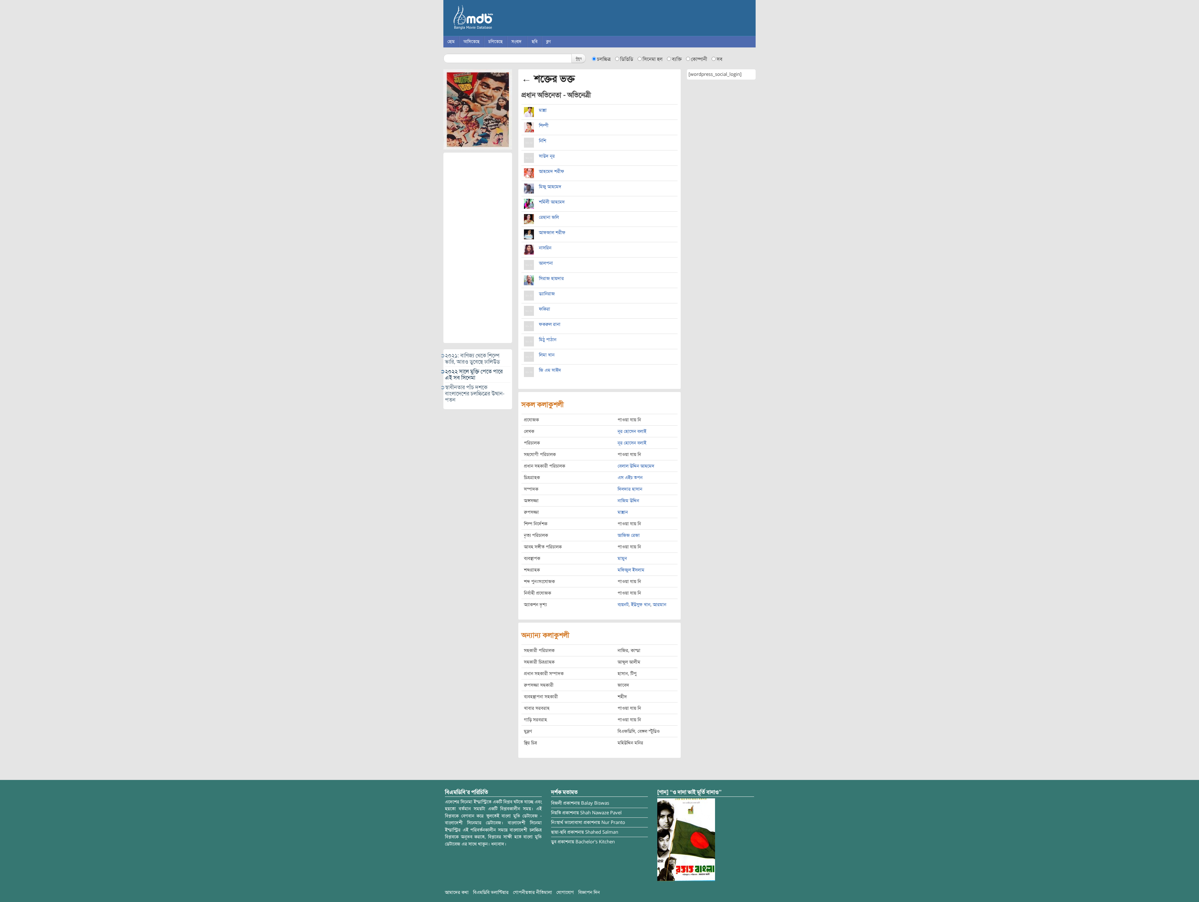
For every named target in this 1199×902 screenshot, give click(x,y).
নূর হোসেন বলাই (632, 431)
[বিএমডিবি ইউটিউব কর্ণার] (686, 839)
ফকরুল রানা (549, 324)
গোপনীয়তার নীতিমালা (532, 892)
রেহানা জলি (549, 217)
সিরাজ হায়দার (551, 278)
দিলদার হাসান (630, 489)
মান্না (543, 110)
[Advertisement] (478, 247)
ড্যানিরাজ (547, 294)
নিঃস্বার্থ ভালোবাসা (566, 822)
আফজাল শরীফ (552, 232)
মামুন (622, 558)
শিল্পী (544, 125)
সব (720, 59)
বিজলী (556, 803)
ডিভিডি (626, 59)
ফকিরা (544, 309)
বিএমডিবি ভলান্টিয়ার (491, 892)
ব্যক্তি (677, 59)
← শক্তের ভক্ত (548, 78)
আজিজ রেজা (629, 535)
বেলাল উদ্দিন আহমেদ (636, 466)
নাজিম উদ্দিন (628, 500)
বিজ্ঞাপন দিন (589, 892)
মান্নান (623, 512)
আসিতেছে (471, 41)
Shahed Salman (601, 832)
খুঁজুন (578, 58)
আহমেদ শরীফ (551, 171)
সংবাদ (516, 41)
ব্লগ (548, 41)
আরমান (659, 604)
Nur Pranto (613, 822)
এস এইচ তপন (630, 477)
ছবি (534, 41)
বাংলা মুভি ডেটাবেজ (499, 19)
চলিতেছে (495, 41)
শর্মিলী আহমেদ (552, 202)
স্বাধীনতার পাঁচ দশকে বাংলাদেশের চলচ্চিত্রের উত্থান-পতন (475, 393)
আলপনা (546, 263)
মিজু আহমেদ (550, 186)
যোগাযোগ (565, 892)
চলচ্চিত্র (604, 59)
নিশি (542, 141)
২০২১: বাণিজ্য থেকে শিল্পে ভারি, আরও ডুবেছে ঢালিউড (472, 358)
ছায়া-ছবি (558, 832)
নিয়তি (556, 813)
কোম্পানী (699, 59)
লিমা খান (547, 355)
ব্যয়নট (623, 604)
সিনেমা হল (653, 59)
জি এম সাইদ (550, 370)
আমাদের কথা (457, 892)
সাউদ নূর (547, 156)
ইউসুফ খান (640, 604)
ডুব (553, 842)
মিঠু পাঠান (547, 339)
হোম (451, 41)
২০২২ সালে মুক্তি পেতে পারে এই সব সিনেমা (474, 374)
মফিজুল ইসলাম (631, 570)
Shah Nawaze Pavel (601, 813)
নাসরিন (545, 248)
